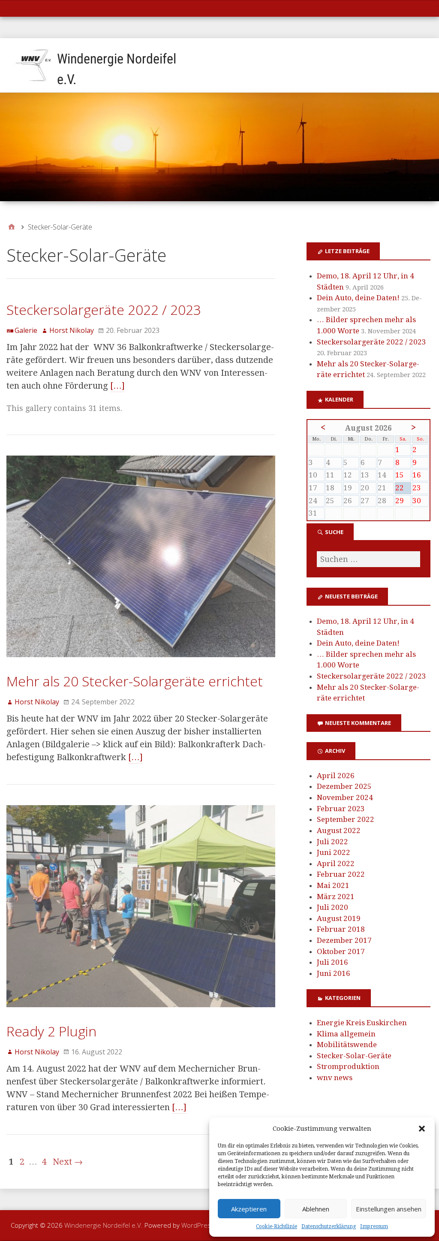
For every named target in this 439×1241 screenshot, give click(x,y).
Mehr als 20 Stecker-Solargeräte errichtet (134, 681)
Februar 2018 (341, 929)
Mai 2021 (333, 885)
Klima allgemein (346, 1034)
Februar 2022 (341, 874)
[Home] (11, 227)
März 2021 (336, 896)
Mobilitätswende (347, 1044)
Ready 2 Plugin (51, 1031)
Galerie (26, 330)
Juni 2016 (333, 973)
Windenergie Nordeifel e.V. (103, 1225)
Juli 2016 (332, 962)
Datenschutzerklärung (328, 1226)
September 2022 (345, 819)
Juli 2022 (332, 841)
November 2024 (345, 797)
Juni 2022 (333, 852)
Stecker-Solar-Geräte (354, 1055)
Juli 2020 (332, 907)
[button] (422, 1128)
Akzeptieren (249, 1209)
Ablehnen (315, 1209)
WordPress (197, 1225)
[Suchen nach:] (368, 559)
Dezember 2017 (344, 940)
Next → (68, 1161)
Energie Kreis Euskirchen (362, 1022)
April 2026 (336, 775)
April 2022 (336, 863)
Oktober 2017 (341, 951)
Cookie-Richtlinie (276, 1226)
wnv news (334, 1077)
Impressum (374, 1226)
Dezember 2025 (344, 786)
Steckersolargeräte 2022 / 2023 (103, 309)
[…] (117, 385)
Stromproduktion (348, 1066)
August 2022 (339, 830)
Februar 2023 (341, 808)
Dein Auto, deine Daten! (358, 297)
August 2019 (339, 918)
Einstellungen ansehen (388, 1209)
